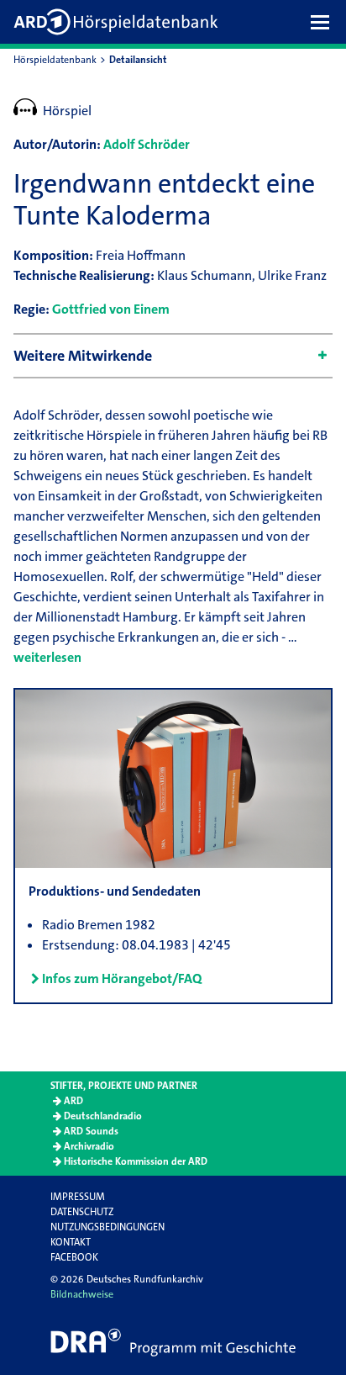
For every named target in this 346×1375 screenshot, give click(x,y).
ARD (73, 1101)
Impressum (77, 1196)
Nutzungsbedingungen (107, 1227)
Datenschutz (81, 1212)
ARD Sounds (91, 1131)
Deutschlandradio (103, 1116)
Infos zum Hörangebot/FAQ (122, 978)
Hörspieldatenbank (55, 59)
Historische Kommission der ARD (135, 1161)
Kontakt (70, 1242)
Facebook (74, 1257)
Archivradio (89, 1146)
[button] (324, 22)
